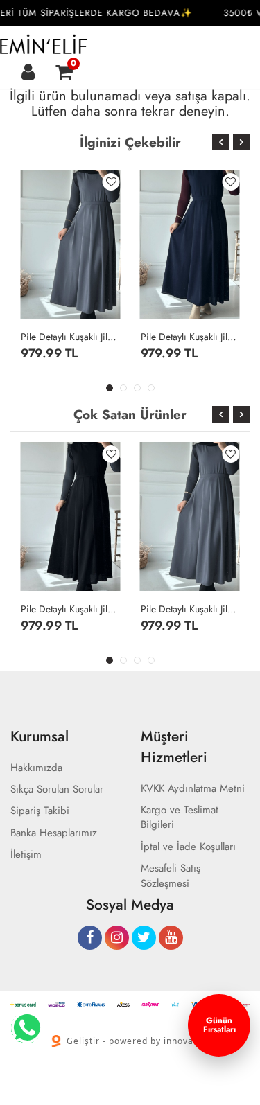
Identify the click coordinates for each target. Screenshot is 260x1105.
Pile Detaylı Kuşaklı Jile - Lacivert (190, 337)
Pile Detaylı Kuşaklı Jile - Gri (70, 337)
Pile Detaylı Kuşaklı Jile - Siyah (70, 609)
